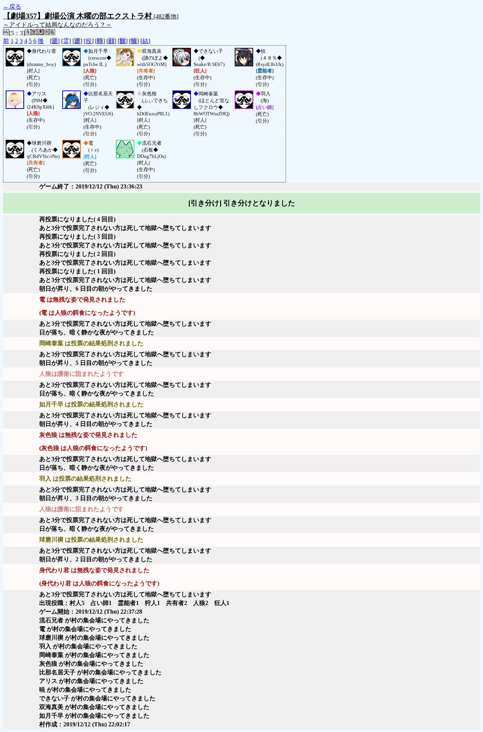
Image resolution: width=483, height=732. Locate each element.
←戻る (12, 6)
